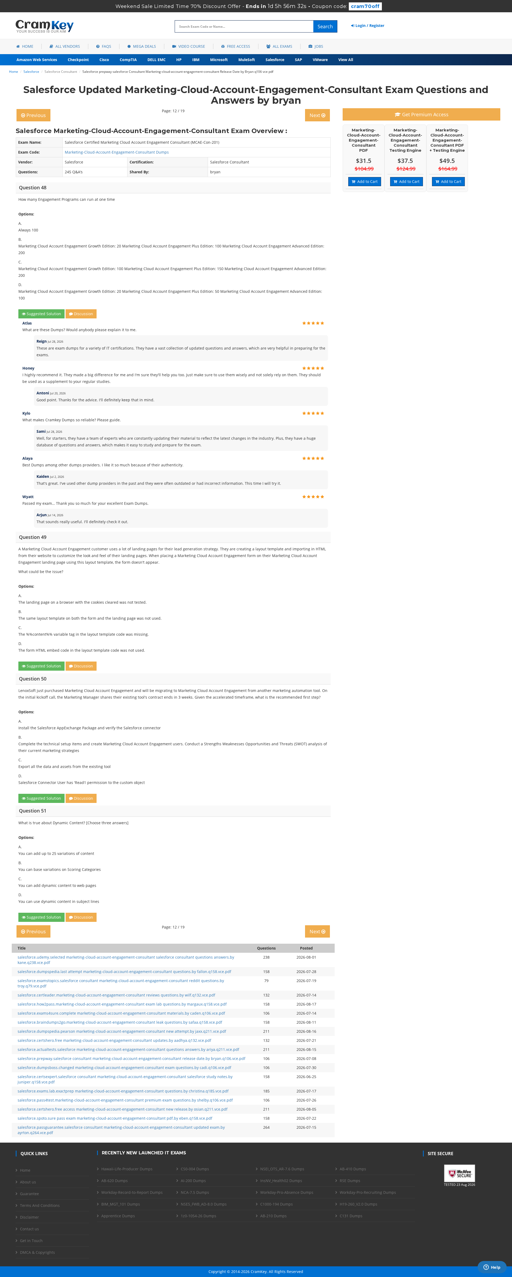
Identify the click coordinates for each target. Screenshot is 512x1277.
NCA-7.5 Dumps (195, 1192)
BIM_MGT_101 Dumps (120, 1204)
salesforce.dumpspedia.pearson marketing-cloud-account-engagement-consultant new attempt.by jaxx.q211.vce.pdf (122, 1031)
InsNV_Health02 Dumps (281, 1180)
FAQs (106, 46)
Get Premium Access (425, 114)
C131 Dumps (351, 1215)
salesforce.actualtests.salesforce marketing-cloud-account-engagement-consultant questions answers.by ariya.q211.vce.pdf (128, 1049)
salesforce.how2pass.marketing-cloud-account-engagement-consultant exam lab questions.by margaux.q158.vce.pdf (122, 1004)
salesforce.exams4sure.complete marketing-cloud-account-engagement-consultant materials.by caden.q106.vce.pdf (121, 1013)
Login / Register (369, 25)
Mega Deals (144, 46)
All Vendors (67, 46)
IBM (195, 59)
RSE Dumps (350, 1180)
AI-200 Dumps (193, 1180)
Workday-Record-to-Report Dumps (132, 1192)
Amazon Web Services (37, 59)
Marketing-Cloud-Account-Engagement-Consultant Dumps (117, 152)
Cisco (104, 59)
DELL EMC (156, 59)
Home (27, 46)
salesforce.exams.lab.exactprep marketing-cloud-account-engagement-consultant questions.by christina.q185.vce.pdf (123, 1091)
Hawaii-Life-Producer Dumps (127, 1168)
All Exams (282, 46)
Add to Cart (366, 181)
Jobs (318, 46)
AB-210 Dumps (273, 1215)
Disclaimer (29, 1217)
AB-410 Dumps (353, 1168)
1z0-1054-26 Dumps (198, 1215)
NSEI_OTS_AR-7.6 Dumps (282, 1168)
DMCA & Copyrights (37, 1252)
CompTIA (128, 59)
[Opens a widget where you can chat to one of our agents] (492, 1267)
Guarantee (29, 1193)
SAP (298, 59)
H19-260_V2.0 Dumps (358, 1204)
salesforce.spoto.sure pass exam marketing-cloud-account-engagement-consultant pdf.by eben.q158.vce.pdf (115, 1118)
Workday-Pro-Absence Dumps (286, 1192)
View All (345, 59)
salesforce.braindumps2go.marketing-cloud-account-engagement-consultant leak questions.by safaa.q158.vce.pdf (120, 1022)
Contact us (29, 1228)
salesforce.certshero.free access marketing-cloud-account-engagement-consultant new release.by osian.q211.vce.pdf (122, 1109)
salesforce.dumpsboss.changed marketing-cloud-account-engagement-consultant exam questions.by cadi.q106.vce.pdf (124, 1067)
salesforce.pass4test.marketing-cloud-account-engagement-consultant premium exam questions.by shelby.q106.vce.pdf (125, 1100)
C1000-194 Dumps (276, 1204)
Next (315, 115)
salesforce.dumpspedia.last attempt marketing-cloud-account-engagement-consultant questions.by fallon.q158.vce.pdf (124, 971)
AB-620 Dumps (114, 1180)
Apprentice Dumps (118, 1215)
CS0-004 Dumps (195, 1168)
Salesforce (275, 59)
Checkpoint (78, 59)
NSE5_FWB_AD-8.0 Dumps (204, 1204)
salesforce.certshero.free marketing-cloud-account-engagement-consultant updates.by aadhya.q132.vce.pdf (114, 1040)
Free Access (238, 46)
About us (28, 1181)
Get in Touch (31, 1240)
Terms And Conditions (40, 1205)
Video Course (191, 46)
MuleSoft (246, 59)
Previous (35, 115)
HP (179, 59)
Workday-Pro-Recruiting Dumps (368, 1192)
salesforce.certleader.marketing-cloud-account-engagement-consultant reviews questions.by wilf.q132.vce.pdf (116, 995)
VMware (320, 59)
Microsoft (219, 59)
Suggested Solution (43, 313)
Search (325, 26)
